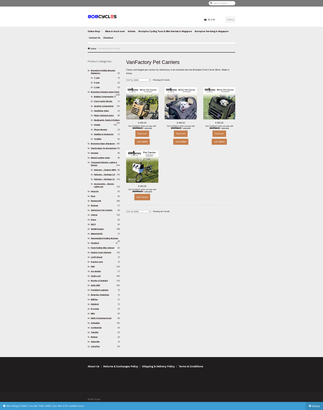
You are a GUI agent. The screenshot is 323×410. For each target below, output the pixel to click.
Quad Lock (96, 276)
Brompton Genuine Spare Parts (105, 92)
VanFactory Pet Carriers (101, 210)
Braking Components (103, 96)
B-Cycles (95, 309)
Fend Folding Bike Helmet (102, 248)
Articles (131, 31)
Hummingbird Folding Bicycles (104, 238)
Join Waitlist (142, 142)
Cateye (94, 215)
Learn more (148, 128)
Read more (142, 134)
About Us (93, 366)
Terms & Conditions (191, 366)
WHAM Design (97, 229)
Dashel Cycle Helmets (101, 252)
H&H (93, 266)
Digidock (95, 304)
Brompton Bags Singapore (103, 143)
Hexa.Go (95, 191)
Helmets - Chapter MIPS (105, 170)
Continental (96, 328)
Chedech (95, 243)
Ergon (93, 220)
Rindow (94, 337)
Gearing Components (104, 106)
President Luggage (99, 290)
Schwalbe (95, 323)
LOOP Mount (96, 257)
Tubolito (95, 332)
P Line (97, 82)
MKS (93, 313)
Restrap (94, 205)
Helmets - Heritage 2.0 (104, 174)
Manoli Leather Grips (100, 158)
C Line (97, 87)
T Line (97, 78)
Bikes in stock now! (115, 31)
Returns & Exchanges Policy (120, 366)
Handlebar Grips (101, 111)
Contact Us (94, 38)
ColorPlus (95, 346)
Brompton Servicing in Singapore (211, 31)
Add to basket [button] (142, 197)
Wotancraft (96, 201)
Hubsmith (95, 342)
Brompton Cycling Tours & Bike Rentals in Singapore (165, 31)
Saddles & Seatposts (104, 134)
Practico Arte (97, 262)
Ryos (93, 196)
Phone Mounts (100, 129)
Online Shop (94, 31)
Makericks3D (97, 234)
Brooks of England (99, 281)
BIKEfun (94, 299)
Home (93, 48)
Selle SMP (95, 285)
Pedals (97, 125)
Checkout (108, 38)
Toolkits (97, 139)
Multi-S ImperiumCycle (101, 318)
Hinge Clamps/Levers (104, 115)
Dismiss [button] (316, 406)
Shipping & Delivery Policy (158, 366)
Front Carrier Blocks (103, 101)
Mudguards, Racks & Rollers (107, 120)
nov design (96, 271)
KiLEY (93, 224)
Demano (94, 153)
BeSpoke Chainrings (100, 295)
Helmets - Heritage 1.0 (104, 179)
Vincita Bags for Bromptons (103, 148)
